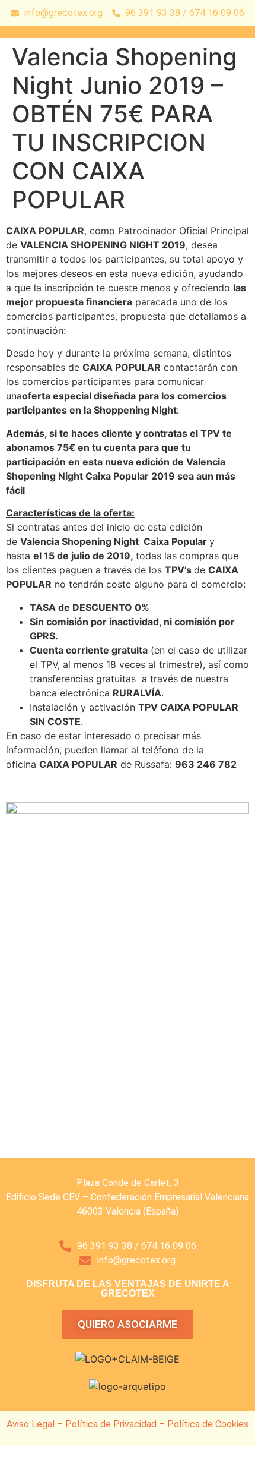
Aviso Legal (31, 1424)
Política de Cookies (207, 1424)
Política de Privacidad (111, 1424)
